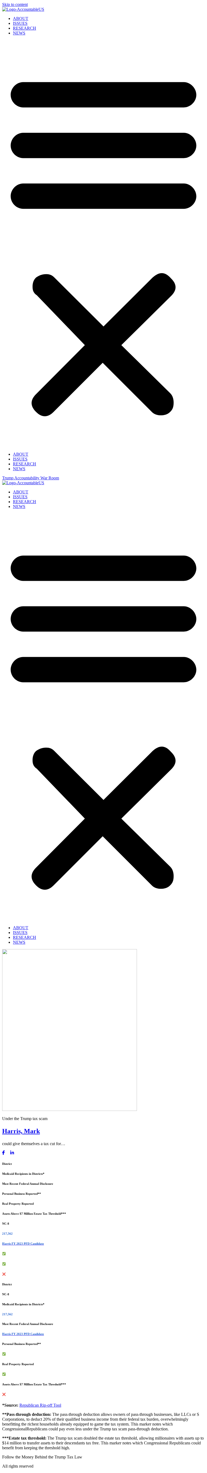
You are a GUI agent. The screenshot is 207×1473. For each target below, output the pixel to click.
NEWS (19, 33)
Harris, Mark (21, 1131)
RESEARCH (24, 28)
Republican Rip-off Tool (40, 1405)
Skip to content (15, 4)
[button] (103, 244)
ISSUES (20, 23)
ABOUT (20, 18)
